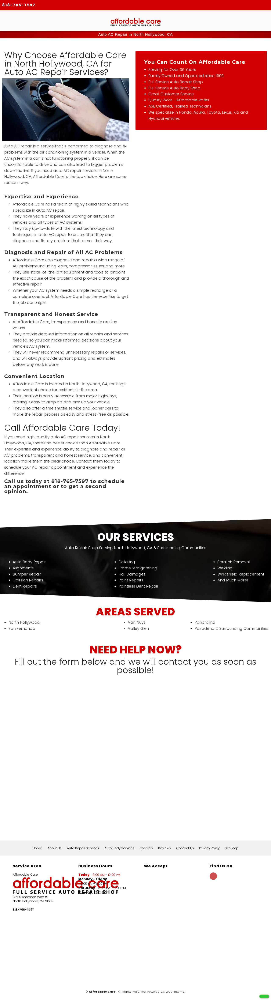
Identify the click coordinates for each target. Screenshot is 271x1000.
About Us (54, 848)
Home (37, 848)
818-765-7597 (18, 5)
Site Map (231, 848)
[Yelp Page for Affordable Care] (213, 878)
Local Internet (175, 991)
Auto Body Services (119, 848)
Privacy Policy (209, 848)
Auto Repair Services (83, 848)
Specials (146, 848)
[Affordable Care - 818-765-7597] (264, 996)
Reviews (164, 848)
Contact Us (185, 848)
